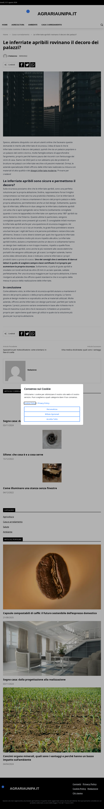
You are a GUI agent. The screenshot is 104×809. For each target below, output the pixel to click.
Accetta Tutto (52, 419)
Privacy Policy (43, 403)
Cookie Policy (30, 403)
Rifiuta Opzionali (52, 414)
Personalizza (52, 409)
